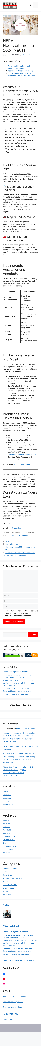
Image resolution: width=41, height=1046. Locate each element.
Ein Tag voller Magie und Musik (19, 73)
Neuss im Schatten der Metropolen (16, 694)
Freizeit (8, 541)
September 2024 (9, 846)
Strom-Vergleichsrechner (12, 1007)
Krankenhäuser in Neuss (25, 728)
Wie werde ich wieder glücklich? (15, 996)
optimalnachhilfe (9, 1020)
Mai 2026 (6, 820)
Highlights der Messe (16, 68)
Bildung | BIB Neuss (10, 869)
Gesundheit (7, 875)
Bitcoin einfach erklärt (11, 746)
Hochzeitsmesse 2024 (14, 544)
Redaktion (7, 795)
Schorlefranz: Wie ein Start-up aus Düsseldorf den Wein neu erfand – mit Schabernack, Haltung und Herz (20, 683)
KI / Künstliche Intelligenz (12, 878)
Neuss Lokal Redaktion (21, 535)
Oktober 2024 (8, 843)
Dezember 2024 (9, 836)
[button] (30, 5)
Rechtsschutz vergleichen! (13, 1002)
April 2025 (7, 830)
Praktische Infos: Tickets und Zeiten (21, 76)
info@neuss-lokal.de (16, 528)
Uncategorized (8, 888)
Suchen (33, 635)
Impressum (7, 798)
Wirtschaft (7, 894)
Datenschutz (7, 801)
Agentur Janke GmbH (22, 464)
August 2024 (8, 849)
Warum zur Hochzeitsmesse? (19, 66)
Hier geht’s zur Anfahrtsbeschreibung (22, 455)
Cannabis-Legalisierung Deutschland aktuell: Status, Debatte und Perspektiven (19, 759)
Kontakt (6, 792)
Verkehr (6, 891)
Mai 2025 (6, 827)
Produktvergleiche (10, 885)
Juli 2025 (6, 824)
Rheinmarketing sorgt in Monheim (16, 672)
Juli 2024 (6, 853)
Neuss (5, 881)
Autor (6, 905)
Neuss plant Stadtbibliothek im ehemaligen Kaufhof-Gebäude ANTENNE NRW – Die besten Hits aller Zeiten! (19, 736)
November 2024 (9, 840)
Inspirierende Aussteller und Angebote (22, 71)
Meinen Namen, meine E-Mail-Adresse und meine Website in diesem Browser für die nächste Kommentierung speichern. (21, 613)
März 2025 (7, 833)
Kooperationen (8, 804)
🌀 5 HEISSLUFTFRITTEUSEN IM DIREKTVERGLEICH (14, 773)
